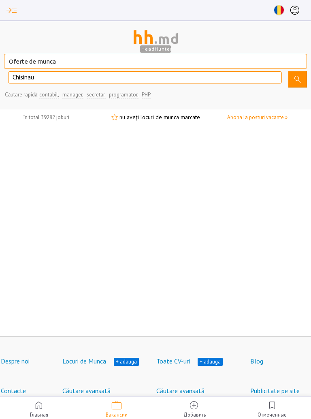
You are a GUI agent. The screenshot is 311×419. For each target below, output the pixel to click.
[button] (11, 10)
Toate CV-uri (173, 361)
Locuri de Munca (84, 361)
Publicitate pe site (275, 391)
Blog (256, 361)
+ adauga (126, 361)
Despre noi (15, 361)
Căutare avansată (86, 391)
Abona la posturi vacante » (257, 117)
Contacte (13, 391)
